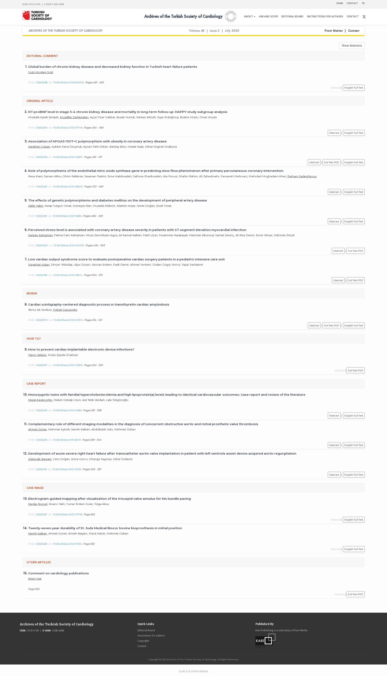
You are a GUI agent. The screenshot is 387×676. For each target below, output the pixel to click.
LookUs (183, 671)
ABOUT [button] (248, 16)
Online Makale (199, 671)
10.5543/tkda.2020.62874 (68, 157)
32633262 (41, 186)
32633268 (42, 82)
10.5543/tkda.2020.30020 (69, 245)
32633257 (41, 514)
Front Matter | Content (342, 31)
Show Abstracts (352, 45)
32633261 (41, 469)
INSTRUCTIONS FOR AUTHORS (325, 16)
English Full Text (353, 87)
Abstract (334, 132)
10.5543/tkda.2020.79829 (68, 365)
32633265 (41, 410)
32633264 (42, 127)
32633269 (41, 543)
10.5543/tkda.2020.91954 (67, 543)
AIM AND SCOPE (268, 16)
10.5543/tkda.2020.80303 (68, 82)
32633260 (42, 245)
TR (363, 3)
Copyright (143, 640)
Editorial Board (146, 630)
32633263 (41, 439)
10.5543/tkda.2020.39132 (67, 469)
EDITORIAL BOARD (293, 16)
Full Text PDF (331, 162)
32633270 (42, 319)
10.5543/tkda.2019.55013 (67, 439)
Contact (141, 646)
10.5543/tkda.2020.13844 (68, 274)
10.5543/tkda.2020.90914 (68, 319)
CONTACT (352, 3)
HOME (339, 3)
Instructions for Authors (151, 635)
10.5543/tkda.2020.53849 (68, 186)
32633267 (41, 365)
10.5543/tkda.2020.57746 (68, 127)
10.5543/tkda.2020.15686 (67, 215)
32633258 (41, 274)
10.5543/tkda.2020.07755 (67, 514)
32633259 (41, 215)
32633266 (41, 157)
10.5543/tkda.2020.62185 (67, 410)
